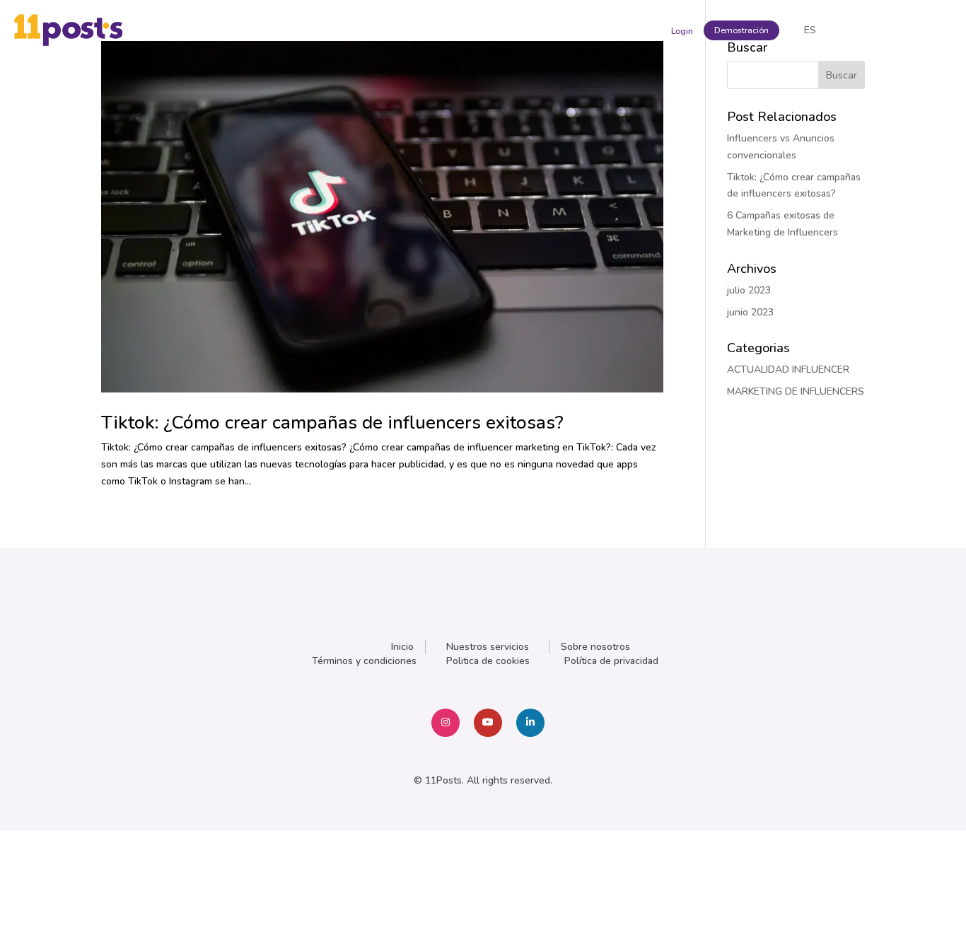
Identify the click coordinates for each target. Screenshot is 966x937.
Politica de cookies (488, 661)
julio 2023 (749, 290)
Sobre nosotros (595, 646)
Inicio (402, 646)
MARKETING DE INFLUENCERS (795, 391)
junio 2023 (750, 312)
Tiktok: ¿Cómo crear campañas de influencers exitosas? (332, 422)
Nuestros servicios (487, 646)
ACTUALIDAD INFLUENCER (788, 369)
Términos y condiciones (364, 661)
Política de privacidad (611, 661)
